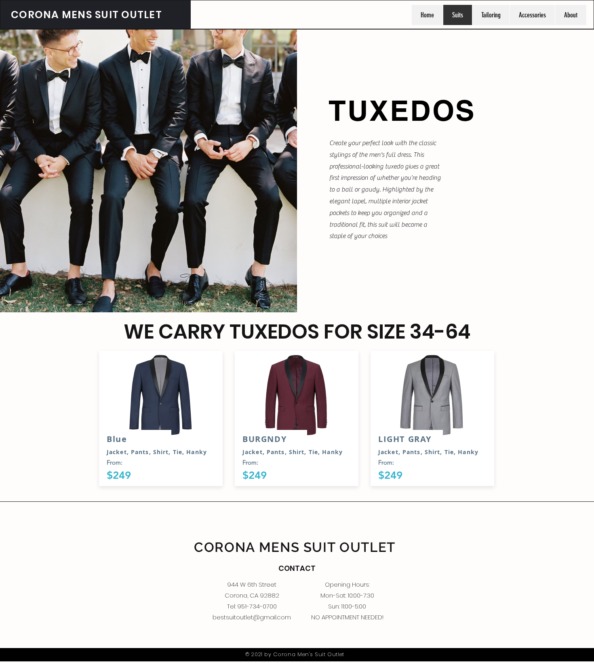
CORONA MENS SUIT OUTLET (86, 15)
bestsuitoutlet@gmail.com (252, 617)
